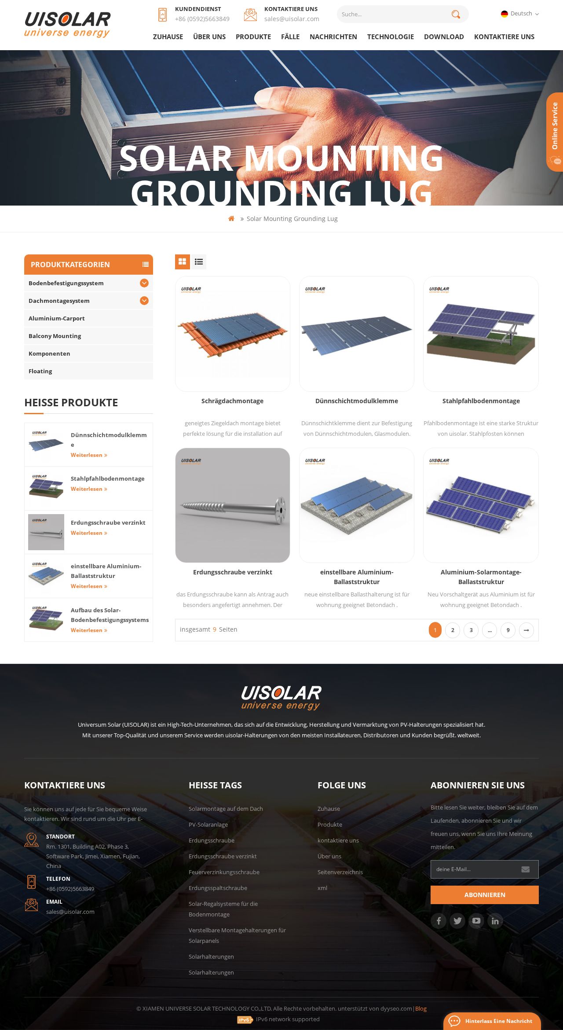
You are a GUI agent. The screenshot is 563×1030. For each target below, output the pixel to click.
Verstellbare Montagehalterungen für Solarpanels (237, 935)
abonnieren (484, 894)
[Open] (554, 132)
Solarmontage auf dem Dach (226, 809)
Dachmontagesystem (59, 301)
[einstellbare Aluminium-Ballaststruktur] (357, 505)
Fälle (290, 36)
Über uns (209, 36)
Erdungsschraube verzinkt (232, 572)
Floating (40, 371)
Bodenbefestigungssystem (66, 283)
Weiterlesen (86, 455)
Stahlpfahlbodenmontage (481, 401)
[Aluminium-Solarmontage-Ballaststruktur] (481, 505)
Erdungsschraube (211, 840)
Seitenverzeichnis (340, 872)
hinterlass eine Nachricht (498, 1021)
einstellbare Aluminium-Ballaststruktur (357, 577)
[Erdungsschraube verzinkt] (232, 505)
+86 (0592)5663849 (202, 19)
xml (322, 888)
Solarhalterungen (211, 956)
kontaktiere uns (504, 36)
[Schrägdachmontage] (232, 333)
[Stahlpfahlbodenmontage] (481, 333)
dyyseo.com (396, 1008)
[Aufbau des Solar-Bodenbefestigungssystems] (46, 620)
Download (444, 36)
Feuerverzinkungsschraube (224, 872)
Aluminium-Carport (57, 318)
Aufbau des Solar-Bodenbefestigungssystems (110, 615)
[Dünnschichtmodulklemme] (357, 333)
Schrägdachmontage (232, 401)
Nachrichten (333, 36)
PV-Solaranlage (208, 824)
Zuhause (168, 36)
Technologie (390, 36)
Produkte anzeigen (237, 356)
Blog (421, 1008)
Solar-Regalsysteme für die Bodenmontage (223, 909)
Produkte (253, 36)
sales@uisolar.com (291, 19)
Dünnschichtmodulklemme (356, 401)
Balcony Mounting (55, 336)
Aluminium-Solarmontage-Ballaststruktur (481, 577)
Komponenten (49, 353)
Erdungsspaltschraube (218, 888)
